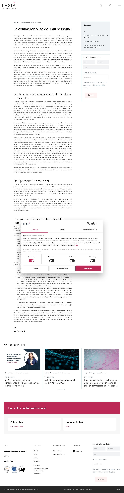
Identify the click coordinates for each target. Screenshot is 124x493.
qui (77, 245)
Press (7, 373)
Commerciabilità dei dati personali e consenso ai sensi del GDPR (94, 46)
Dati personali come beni (91, 41)
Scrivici (68, 427)
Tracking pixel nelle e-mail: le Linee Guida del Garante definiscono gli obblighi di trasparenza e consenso (101, 382)
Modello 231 (37, 461)
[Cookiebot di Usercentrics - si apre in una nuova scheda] (88, 223)
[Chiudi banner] (100, 223)
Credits (118, 489)
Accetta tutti (88, 268)
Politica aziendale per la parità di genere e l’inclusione (40, 471)
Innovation (8, 461)
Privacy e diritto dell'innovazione (31, 23)
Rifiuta (36, 268)
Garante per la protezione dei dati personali (33, 76)
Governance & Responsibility (15, 451)
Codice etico (37, 465)
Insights (16, 23)
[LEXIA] (11, 5)
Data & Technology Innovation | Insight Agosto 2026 (60, 381)
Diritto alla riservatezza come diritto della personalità (96, 36)
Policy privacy (71, 489)
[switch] (51, 260)
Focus (35, 458)
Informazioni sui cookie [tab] (89, 229)
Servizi (6, 456)
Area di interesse (89, 72)
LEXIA (35, 454)
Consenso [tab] (34, 230)
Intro (85, 31)
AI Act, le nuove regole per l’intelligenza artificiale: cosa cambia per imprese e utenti (22, 382)
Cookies (66, 489)
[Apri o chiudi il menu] (119, 5)
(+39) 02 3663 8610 (16, 427)
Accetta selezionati (62, 268)
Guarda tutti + (62, 390)
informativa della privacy (108, 472)
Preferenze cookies (80, 489)
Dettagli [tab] (62, 229)
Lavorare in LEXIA (58, 454)
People (35, 450)
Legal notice (89, 489)
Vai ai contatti (57, 450)
